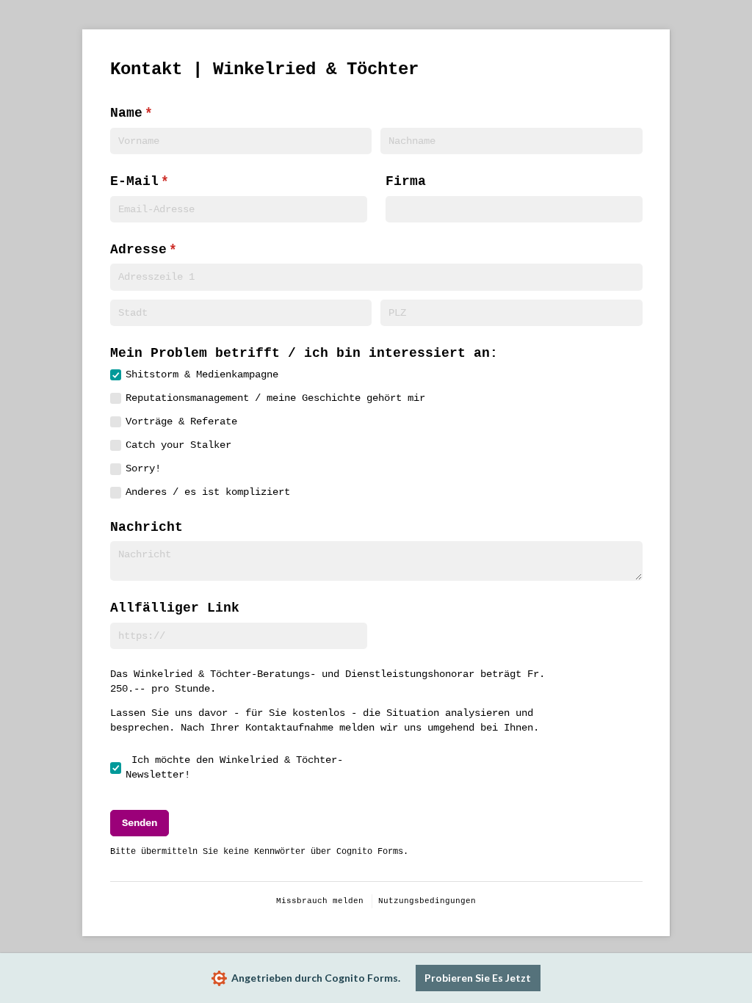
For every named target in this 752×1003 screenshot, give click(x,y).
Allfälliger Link (174, 608)
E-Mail (191, 181)
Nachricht (146, 527)
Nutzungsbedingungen (427, 901)
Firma (406, 181)
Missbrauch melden (320, 901)
